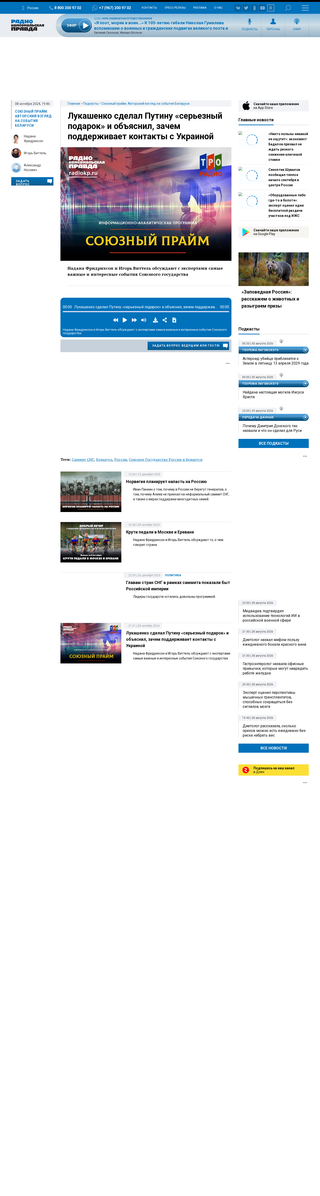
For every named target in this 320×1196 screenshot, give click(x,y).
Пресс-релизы (175, 7)
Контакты (149, 7)
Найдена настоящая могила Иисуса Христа (273, 394)
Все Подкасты (274, 443)
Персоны (273, 29)
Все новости (273, 748)
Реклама (199, 7)
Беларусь (104, 459)
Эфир (297, 29)
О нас (218, 7)
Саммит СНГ (83, 459)
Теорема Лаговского (260, 350)
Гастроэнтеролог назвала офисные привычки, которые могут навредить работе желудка (275, 668)
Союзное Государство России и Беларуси (165, 459)
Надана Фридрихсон (33, 138)
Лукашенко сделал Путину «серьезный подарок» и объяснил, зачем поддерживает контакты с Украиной (145, 126)
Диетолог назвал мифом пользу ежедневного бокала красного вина (274, 642)
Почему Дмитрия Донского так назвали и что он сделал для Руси (272, 428)
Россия (120, 459)
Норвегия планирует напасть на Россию (166, 481)
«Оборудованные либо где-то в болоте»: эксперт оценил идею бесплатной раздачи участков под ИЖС (287, 205)
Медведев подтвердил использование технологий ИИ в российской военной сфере (271, 616)
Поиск (288, 8)
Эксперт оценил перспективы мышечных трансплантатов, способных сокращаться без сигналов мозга (269, 699)
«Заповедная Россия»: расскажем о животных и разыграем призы (270, 299)
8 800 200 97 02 (67, 8)
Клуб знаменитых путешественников (127, 18)
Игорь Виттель (35, 153)
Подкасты (249, 29)
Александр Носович (32, 167)
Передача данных (258, 417)
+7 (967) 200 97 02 (115, 8)
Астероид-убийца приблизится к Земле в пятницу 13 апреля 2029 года (276, 360)
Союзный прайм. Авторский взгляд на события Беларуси (145, 103)
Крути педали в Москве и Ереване (160, 532)
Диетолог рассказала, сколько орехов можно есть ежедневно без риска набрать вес (274, 731)
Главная (74, 103)
